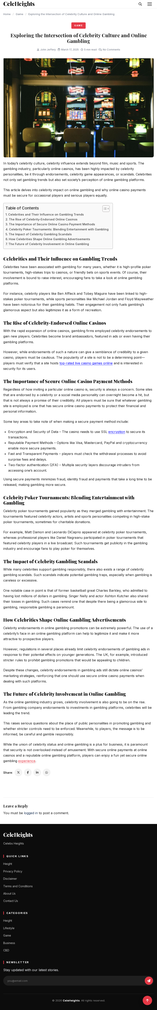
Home (7, 14)
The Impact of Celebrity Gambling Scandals (40, 234)
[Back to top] (147, 1000)
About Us (9, 893)
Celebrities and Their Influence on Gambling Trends (46, 214)
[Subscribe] (149, 981)
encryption (116, 432)
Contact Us (10, 901)
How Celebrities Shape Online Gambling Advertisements (49, 239)
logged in (31, 813)
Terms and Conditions (18, 886)
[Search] (140, 4)
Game (19, 14)
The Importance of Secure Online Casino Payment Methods (52, 224)
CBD (6, 950)
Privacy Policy (12, 871)
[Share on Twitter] (18, 772)
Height (7, 863)
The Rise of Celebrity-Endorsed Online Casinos (43, 219)
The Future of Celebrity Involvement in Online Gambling (48, 244)
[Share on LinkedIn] (37, 772)
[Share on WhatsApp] (46, 772)
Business (9, 943)
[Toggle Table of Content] (104, 208)
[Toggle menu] (150, 4)
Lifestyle (9, 928)
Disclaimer (10, 878)
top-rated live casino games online (86, 363)
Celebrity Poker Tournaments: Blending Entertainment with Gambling (59, 229)
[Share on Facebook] (28, 772)
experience (26, 761)
